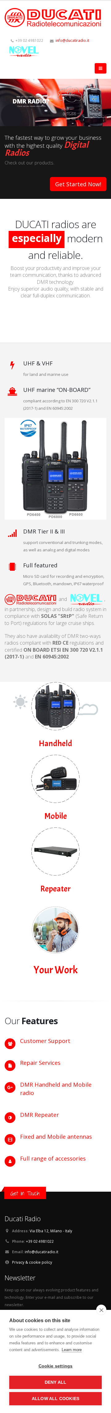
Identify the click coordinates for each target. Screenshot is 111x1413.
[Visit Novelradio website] (86, 599)
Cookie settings (56, 1366)
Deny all (56, 1382)
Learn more (72, 1349)
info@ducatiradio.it (72, 40)
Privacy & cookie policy (32, 1262)
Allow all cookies (55, 1398)
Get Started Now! (78, 184)
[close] (101, 1310)
